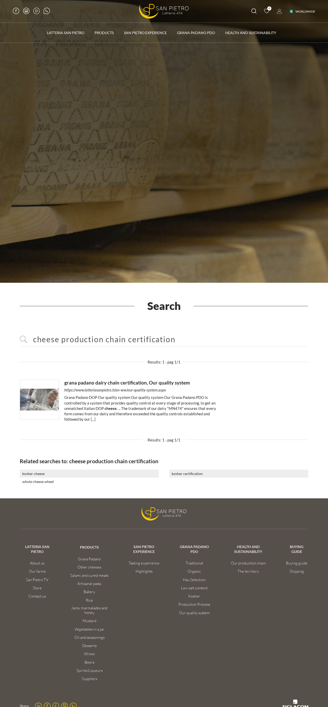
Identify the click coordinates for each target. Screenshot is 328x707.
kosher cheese (33, 473)
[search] (254, 11)
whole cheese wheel (38, 481)
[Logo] (164, 11)
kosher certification (187, 473)
